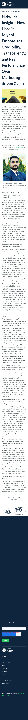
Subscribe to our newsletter (14, 498)
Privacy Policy (22, 693)
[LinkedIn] (2, 657)
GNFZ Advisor (15, 133)
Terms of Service (6, 695)
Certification (6, 662)
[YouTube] (5, 657)
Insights (4, 668)
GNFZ (18, 11)
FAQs (3, 674)
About (4, 665)
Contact (4, 671)
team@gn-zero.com (7, 685)
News (3, 11)
